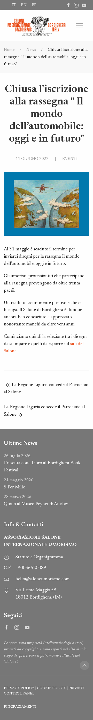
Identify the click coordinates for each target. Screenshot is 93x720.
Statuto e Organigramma (39, 557)
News (31, 50)
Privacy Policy (19, 688)
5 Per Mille (18, 484)
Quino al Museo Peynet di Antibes (36, 500)
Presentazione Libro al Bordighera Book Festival (42, 463)
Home (9, 50)
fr (34, 5)
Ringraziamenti (20, 707)
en (24, 5)
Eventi (70, 159)
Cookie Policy (51, 688)
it (14, 5)
